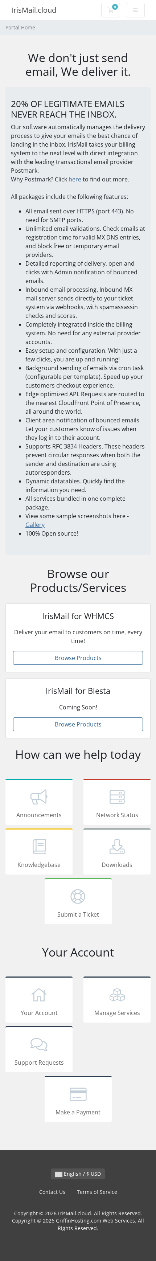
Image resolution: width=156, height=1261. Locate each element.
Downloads (117, 865)
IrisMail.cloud (33, 10)
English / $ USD (81, 1173)
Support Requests (39, 1062)
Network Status (117, 815)
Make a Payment (78, 1112)
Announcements (39, 815)
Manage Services (117, 1013)
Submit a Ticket (78, 914)
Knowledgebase (39, 865)
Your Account (39, 1013)
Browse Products (78, 658)
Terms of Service (97, 1191)
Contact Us (52, 1191)
